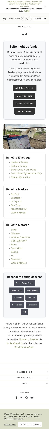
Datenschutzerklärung (13, 419)
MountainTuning (19, 209)
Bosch (14, 230)
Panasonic (16, 259)
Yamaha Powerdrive (20, 237)
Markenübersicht (24, 111)
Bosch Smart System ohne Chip (26, 173)
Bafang (14, 252)
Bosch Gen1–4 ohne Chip (23, 170)
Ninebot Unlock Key (20, 177)
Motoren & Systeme (24, 103)
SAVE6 (26, 11)
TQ (12, 255)
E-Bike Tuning (22, 27)
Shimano (15, 233)
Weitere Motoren (19, 263)
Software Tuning (19, 166)
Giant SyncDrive (19, 241)
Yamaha (31, 297)
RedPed (15, 194)
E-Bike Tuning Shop (14, 18)
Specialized (16, 248)
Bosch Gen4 (16, 290)
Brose (14, 244)
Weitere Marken (18, 213)
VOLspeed (16, 201)
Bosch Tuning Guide (24, 283)
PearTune (15, 205)
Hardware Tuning (19, 162)
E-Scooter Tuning (24, 96)
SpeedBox (16, 198)
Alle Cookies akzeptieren (30, 424)
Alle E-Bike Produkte (24, 88)
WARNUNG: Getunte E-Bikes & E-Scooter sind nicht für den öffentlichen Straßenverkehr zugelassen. (24, 4)
